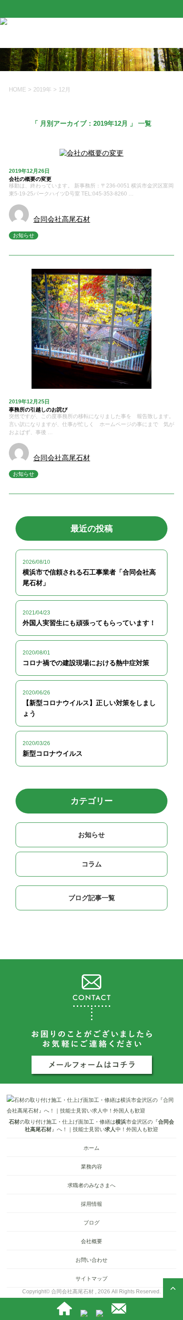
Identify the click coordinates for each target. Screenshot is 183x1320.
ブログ (91, 1223)
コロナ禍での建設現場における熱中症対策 (86, 662)
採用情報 (91, 1204)
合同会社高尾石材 (61, 219)
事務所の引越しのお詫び (38, 410)
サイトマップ (91, 1279)
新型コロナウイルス (53, 753)
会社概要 (91, 1241)
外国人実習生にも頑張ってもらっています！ (89, 622)
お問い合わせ (91, 1260)
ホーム (91, 1148)
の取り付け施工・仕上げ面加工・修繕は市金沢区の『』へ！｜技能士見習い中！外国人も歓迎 (91, 1126)
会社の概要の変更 (30, 179)
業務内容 (91, 1167)
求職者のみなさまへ (91, 1185)
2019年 (42, 89)
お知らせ (23, 235)
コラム (92, 864)
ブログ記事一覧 (91, 897)
